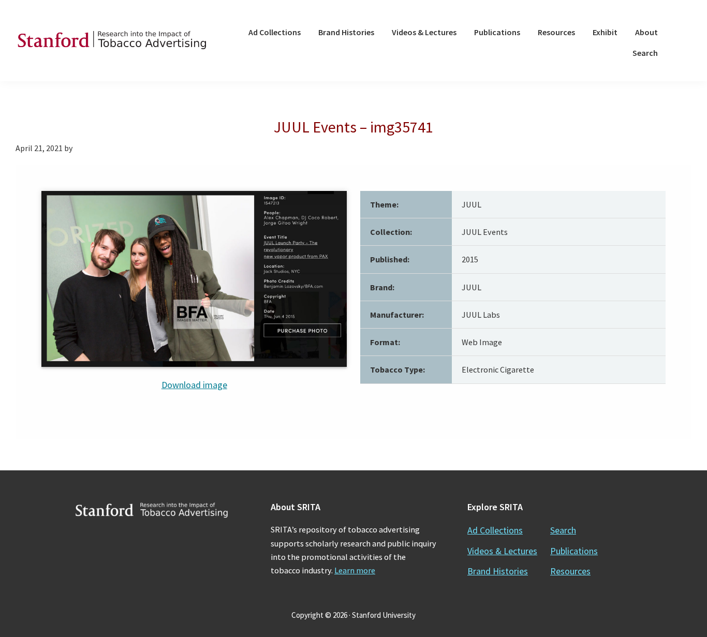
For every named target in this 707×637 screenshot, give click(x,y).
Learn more (354, 570)
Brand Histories (497, 571)
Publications (574, 551)
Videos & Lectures (502, 551)
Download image (194, 385)
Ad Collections (495, 530)
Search (563, 530)
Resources (570, 571)
